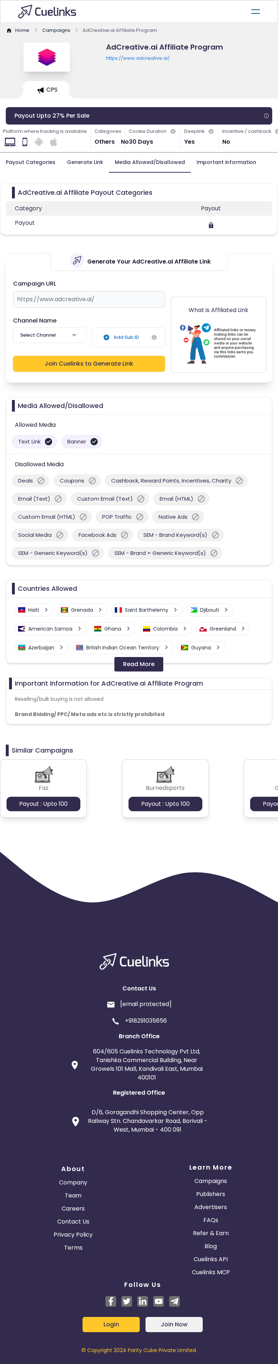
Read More (139, 664)
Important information (226, 162)
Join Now (174, 1324)
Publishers (210, 1194)
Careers (73, 1208)
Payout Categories (30, 162)
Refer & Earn (211, 1233)
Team (73, 1195)
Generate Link (85, 162)
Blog (211, 1246)
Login (111, 1324)
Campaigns (210, 1181)
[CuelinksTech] (174, 1301)
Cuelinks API (211, 1259)
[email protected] (146, 1004)
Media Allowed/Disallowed (150, 162)
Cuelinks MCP (211, 1272)
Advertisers (210, 1207)
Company (73, 1182)
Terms (73, 1247)
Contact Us (73, 1221)
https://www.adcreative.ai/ (138, 58)
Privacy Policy (73, 1234)
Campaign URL (34, 283)
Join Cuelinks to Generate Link (89, 363)
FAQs (210, 1220)
